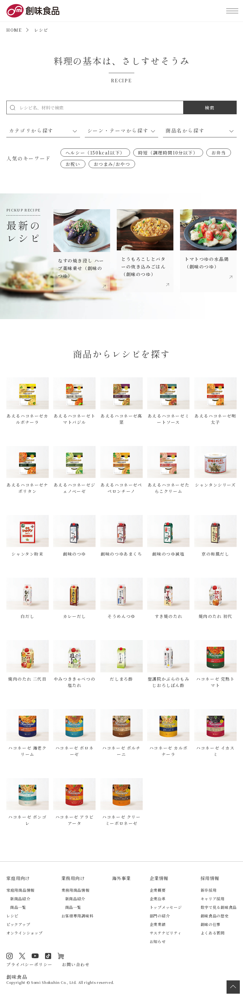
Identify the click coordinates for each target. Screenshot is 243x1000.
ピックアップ (18, 924)
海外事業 (121, 878)
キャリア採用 (213, 898)
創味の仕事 (211, 924)
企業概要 (158, 890)
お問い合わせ (76, 964)
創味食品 (32, 11)
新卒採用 (209, 890)
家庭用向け (18, 878)
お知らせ (158, 941)
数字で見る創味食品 (219, 907)
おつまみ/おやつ (112, 164)
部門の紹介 (160, 915)
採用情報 (210, 878)
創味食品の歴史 (215, 915)
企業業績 (158, 924)
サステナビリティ (166, 932)
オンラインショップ (24, 932)
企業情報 (159, 878)
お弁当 (218, 152)
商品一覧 (18, 907)
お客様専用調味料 (77, 915)
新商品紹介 (20, 898)
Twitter (22, 956)
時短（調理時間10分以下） (168, 152)
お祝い (72, 164)
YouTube (35, 956)
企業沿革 (158, 898)
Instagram (9, 956)
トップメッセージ (166, 907)
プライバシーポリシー (29, 964)
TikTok (48, 956)
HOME (14, 30)
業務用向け (73, 878)
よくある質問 (213, 932)
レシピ (12, 915)
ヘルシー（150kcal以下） (95, 152)
